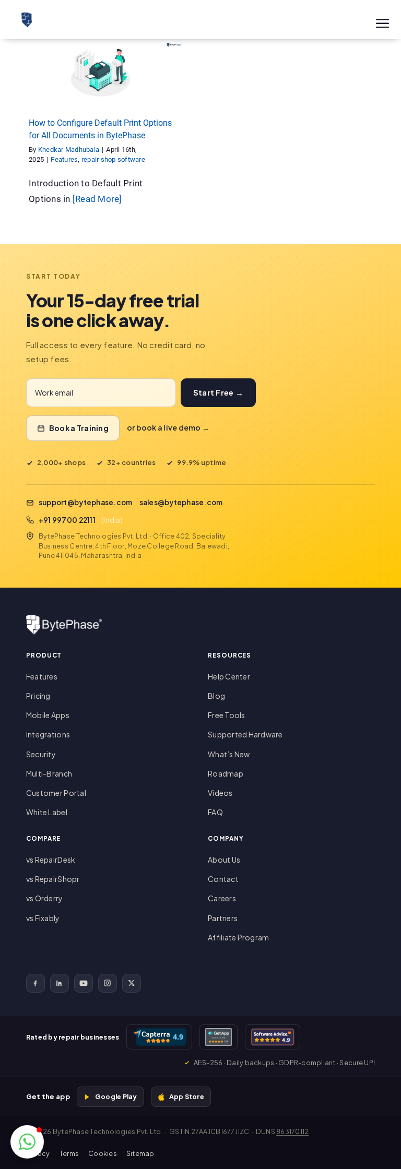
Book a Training (79, 428)
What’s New (229, 754)
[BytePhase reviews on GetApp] (218, 1036)
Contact (223, 879)
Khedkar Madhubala (68, 149)
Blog (216, 695)
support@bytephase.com (85, 502)
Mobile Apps (47, 715)
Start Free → (218, 392)
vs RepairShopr (53, 879)
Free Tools (226, 715)
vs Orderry (44, 898)
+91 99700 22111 (67, 520)
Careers (222, 898)
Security (41, 754)
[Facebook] (35, 983)
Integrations (48, 734)
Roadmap (225, 773)
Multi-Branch (49, 773)
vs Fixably (43, 918)
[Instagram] (107, 983)
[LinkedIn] (59, 983)
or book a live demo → (168, 427)
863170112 (292, 1131)
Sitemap (140, 1153)
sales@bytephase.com (181, 502)
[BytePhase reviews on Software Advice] (272, 1036)
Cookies (102, 1153)
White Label (46, 812)
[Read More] (97, 199)
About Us (224, 859)
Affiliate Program (238, 937)
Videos (220, 792)
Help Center (229, 676)
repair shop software (115, 90)
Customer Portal (56, 792)
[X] (131, 983)
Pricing (38, 695)
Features (67, 90)
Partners (223, 918)
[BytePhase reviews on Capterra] (159, 1036)
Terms (69, 1153)
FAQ (215, 812)
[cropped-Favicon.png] (26, 16)
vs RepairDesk (50, 859)
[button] (27, 1142)
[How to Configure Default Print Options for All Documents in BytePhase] (100, 70)
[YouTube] (83, 983)
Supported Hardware (245, 734)
